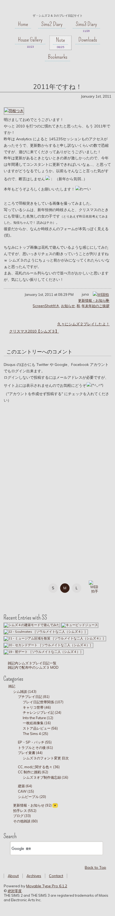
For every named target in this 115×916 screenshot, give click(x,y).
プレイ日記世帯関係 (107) (43, 702)
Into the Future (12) (38, 718)
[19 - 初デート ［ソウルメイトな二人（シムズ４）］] (43, 652)
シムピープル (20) (32, 796)
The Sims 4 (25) (35, 733)
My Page (13, 587)
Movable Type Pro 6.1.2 (46, 886)
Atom (37, 598)
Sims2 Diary (52, 24)
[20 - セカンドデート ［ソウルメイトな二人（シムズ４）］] (48, 645)
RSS (25, 598)
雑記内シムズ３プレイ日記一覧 (31, 663)
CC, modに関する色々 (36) (39, 767)
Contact (56, 875)
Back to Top (95, 867)
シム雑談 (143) (24, 691)
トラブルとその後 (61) (35, 747)
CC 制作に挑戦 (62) (33, 772)
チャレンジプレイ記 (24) (42, 712)
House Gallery (30, 39)
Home (23, 24)
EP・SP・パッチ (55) (35, 742)
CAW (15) (26, 791)
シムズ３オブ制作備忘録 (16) (45, 777)
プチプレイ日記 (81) (33, 696)
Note (60, 39)
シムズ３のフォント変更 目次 (46, 758)
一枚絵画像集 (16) (37, 723)
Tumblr (13, 598)
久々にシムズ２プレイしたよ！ (83, 324)
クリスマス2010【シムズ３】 (34, 331)
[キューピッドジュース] (79, 625)
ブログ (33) (22, 816)
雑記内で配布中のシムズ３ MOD (33, 667)
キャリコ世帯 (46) (37, 707)
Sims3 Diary (86, 24)
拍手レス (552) (24, 810)
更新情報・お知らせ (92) (32, 805)
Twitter (25, 587)
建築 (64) (25, 786)
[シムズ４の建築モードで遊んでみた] (31, 625)
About (13, 875)
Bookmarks (57, 56)
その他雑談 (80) (25, 821)
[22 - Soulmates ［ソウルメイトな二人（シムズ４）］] (45, 632)
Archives (33, 875)
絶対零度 (57, 8)
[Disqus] (57, 483)
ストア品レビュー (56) (40, 728)
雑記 (11, 686)
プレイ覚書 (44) (30, 753)
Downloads (87, 39)
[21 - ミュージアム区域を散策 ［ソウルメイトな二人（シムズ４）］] (54, 638)
